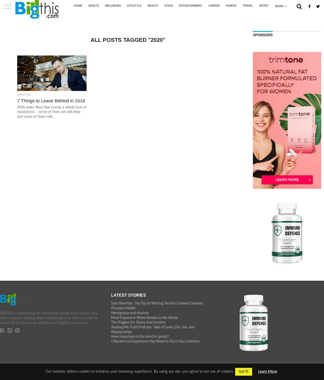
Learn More (267, 371)
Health (93, 5)
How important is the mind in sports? (140, 336)
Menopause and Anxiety (130, 313)
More (279, 6)
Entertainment (190, 5)
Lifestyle (134, 5)
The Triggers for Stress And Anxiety (138, 322)
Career (214, 5)
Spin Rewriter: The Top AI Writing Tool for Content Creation (157, 303)
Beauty (153, 5)
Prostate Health (123, 308)
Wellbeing (113, 5)
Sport (264, 5)
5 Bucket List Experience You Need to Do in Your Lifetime (155, 341)
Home (78, 5)
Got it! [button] (244, 371)
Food (169, 5)
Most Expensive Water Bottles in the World (144, 318)
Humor (231, 5)
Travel (247, 5)
